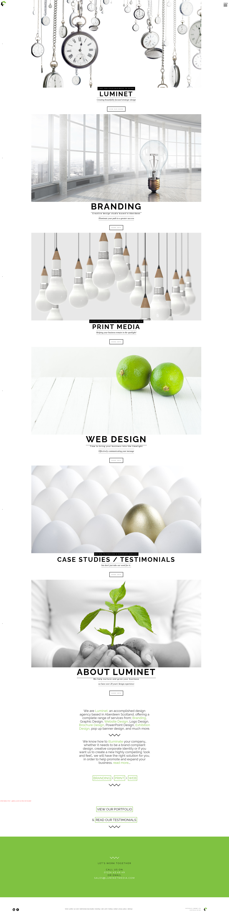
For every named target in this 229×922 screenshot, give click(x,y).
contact (116, 909)
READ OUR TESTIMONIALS (116, 820)
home (66, 909)
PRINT (119, 778)
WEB (132, 778)
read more (121, 763)
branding (97, 909)
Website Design (116, 721)
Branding (139, 718)
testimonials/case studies (87, 909)
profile (71, 909)
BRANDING (101, 778)
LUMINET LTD (197, 908)
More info (116, 227)
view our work (116, 109)
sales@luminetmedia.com (114, 878)
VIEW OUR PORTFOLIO (114, 809)
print (106, 909)
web (102, 909)
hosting (110, 909)
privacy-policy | (123, 909)
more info (116, 341)
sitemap (130, 909)
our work (76, 909)
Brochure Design (91, 725)
